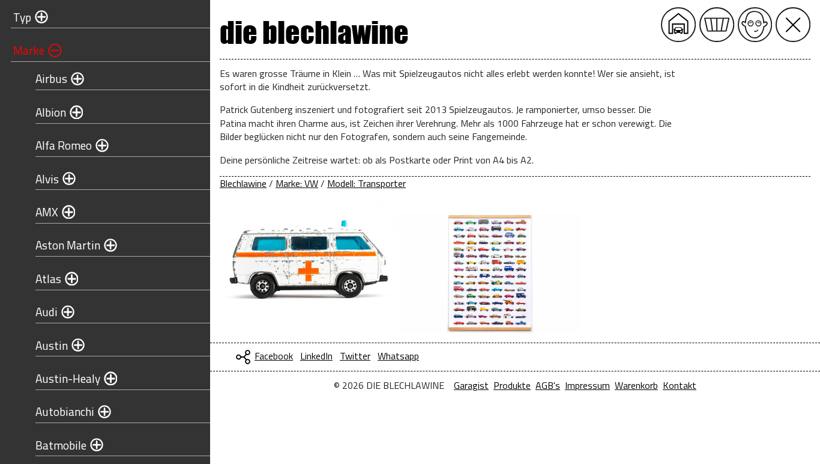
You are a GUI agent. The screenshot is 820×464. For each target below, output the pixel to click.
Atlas (48, 278)
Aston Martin (67, 245)
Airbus (51, 78)
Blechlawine (243, 183)
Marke (28, 50)
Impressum (587, 385)
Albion (50, 112)
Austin (51, 345)
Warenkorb (636, 385)
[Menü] (793, 24)
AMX (46, 212)
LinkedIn (316, 356)
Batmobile (60, 445)
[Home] (678, 24)
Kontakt (679, 385)
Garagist (471, 385)
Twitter (355, 356)
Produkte (512, 385)
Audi (46, 311)
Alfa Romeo (63, 145)
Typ (22, 17)
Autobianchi (64, 411)
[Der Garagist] (755, 24)
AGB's (547, 385)
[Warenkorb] (716, 24)
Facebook (274, 356)
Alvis (47, 179)
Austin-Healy (67, 378)
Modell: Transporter (366, 183)
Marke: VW (297, 183)
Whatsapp (398, 356)
